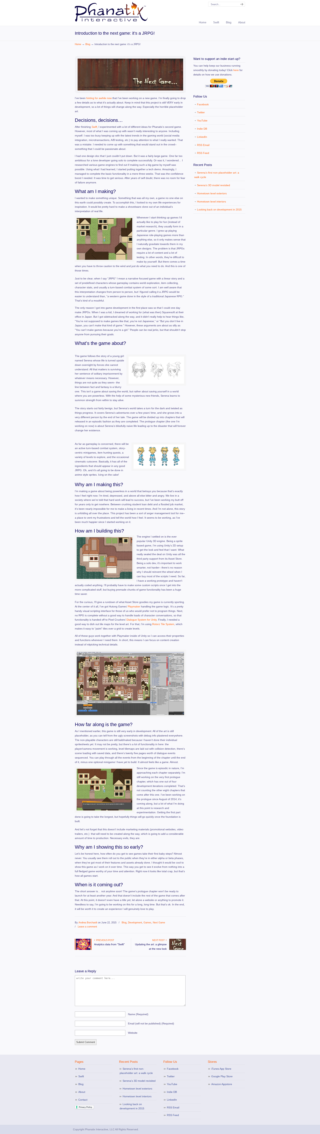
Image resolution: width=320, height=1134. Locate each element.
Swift (94, 126)
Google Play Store (222, 1076)
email (151, 1023)
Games (147, 922)
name (138, 1014)
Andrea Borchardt (88, 922)
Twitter (201, 112)
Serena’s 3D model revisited (213, 185)
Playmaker (134, 606)
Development (135, 922)
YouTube (202, 120)
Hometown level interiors (211, 201)
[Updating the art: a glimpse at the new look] (177, 949)
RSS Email (203, 145)
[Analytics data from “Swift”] (83, 949)
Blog (87, 44)
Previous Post (104, 940)
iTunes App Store (221, 1068)
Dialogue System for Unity (141, 619)
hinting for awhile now (99, 98)
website (132, 1032)
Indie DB (202, 128)
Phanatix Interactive (112, 11)
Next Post (159, 940)
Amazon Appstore (221, 1084)
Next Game (159, 922)
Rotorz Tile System (163, 624)
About (81, 1091)
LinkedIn (202, 136)
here (236, 70)
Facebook (203, 104)
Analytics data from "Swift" (109, 944)
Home (78, 44)
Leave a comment (87, 926)
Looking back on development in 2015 (219, 209)
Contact (82, 1099)
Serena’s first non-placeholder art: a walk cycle (216, 175)
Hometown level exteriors (212, 193)
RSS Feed (203, 152)
